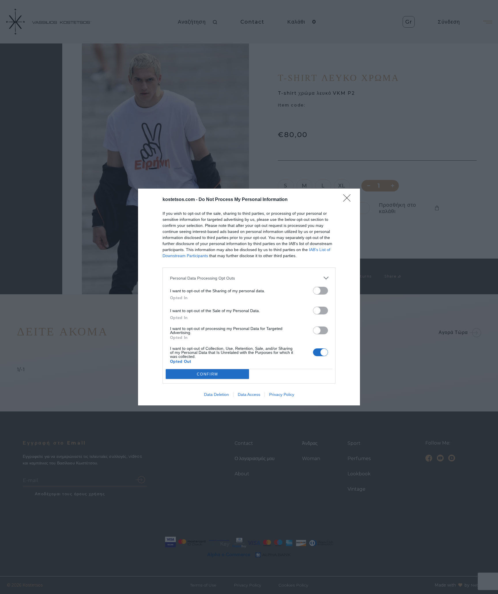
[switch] (320, 291)
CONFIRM (207, 374)
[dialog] (249, 297)
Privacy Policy (281, 394)
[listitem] (249, 278)
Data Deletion (216, 394)
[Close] (348, 199)
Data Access (249, 394)
